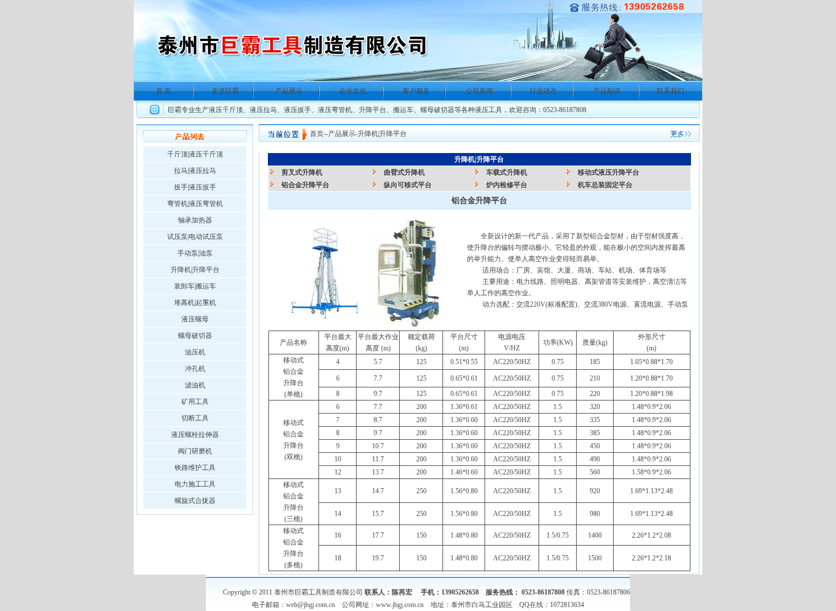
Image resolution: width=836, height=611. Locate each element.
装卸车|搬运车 (195, 286)
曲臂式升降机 (404, 172)
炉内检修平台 (506, 185)
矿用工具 (195, 402)
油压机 (195, 352)
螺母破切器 (195, 336)
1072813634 (567, 605)
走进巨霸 (225, 91)
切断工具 (195, 418)
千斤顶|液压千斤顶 (195, 154)
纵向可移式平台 (408, 185)
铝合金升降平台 (305, 185)
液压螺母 (195, 319)
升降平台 (393, 134)
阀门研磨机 (195, 451)
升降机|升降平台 (195, 270)
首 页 (163, 91)
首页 (317, 134)
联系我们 (670, 91)
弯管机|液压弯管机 (195, 204)
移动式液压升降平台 (608, 172)
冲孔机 (195, 369)
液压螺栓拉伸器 (195, 435)
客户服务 (416, 91)
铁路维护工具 (195, 468)
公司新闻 (479, 91)
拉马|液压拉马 (195, 171)
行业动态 (543, 91)
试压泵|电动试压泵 (195, 237)
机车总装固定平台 (605, 185)
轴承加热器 (195, 220)
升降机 (368, 134)
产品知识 (606, 91)
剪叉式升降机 (302, 172)
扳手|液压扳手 (195, 187)
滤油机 (195, 385)
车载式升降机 (506, 172)
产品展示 (289, 91)
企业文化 (352, 91)
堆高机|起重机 (195, 303)
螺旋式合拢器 (195, 501)
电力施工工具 (195, 484)
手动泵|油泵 (195, 253)
